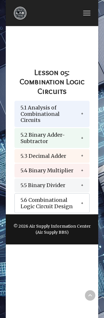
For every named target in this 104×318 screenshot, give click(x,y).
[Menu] (86, 13)
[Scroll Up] (90, 295)
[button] (52, 114)
